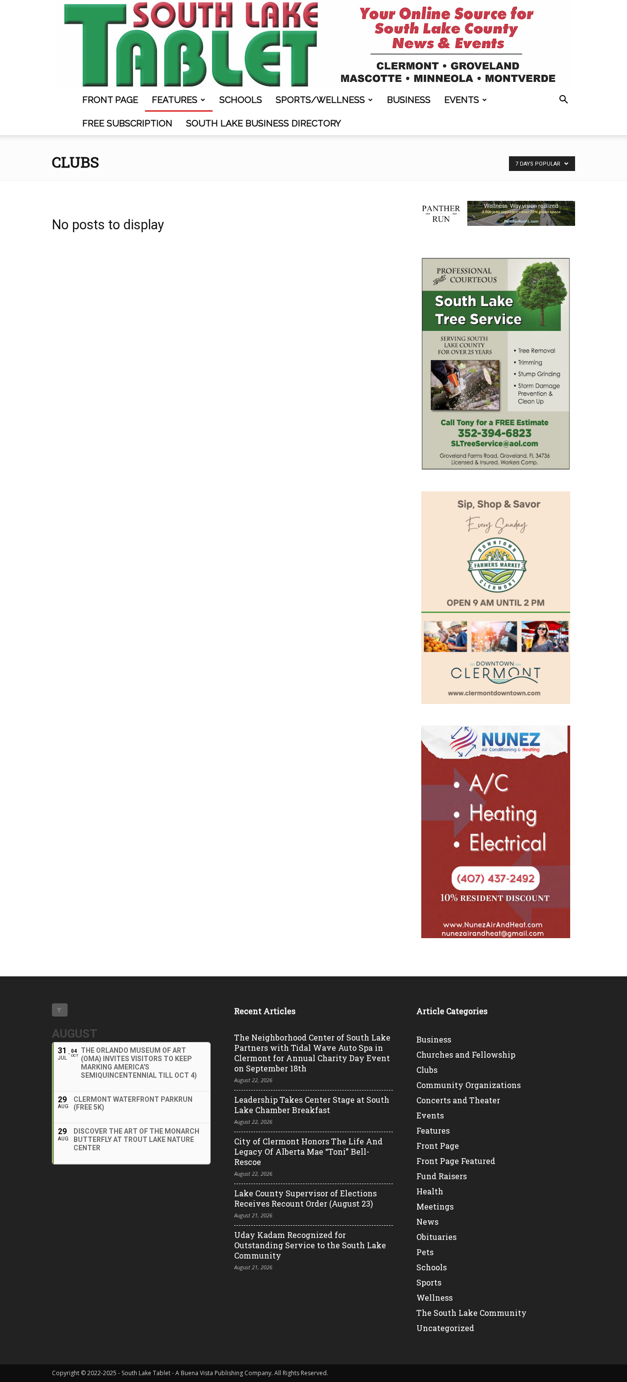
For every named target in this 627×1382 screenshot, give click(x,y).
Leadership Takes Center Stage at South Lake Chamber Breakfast (311, 1104)
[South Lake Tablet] (313, 44)
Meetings (435, 1206)
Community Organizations (468, 1085)
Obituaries (436, 1237)
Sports (428, 1282)
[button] (563, 100)
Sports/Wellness (320, 100)
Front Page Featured (455, 1161)
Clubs (426, 1070)
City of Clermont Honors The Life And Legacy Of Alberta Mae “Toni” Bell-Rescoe (308, 1151)
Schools (240, 100)
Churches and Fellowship (465, 1054)
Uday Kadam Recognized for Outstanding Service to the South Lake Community (310, 1245)
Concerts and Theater (458, 1100)
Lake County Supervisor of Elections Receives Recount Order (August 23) (305, 1198)
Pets (425, 1252)
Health (429, 1191)
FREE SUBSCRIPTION (127, 123)
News (427, 1221)
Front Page (110, 100)
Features (174, 100)
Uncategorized (445, 1328)
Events (461, 100)
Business (409, 100)
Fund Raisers (441, 1176)
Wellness (434, 1297)
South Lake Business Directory (263, 123)
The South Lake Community (471, 1313)
